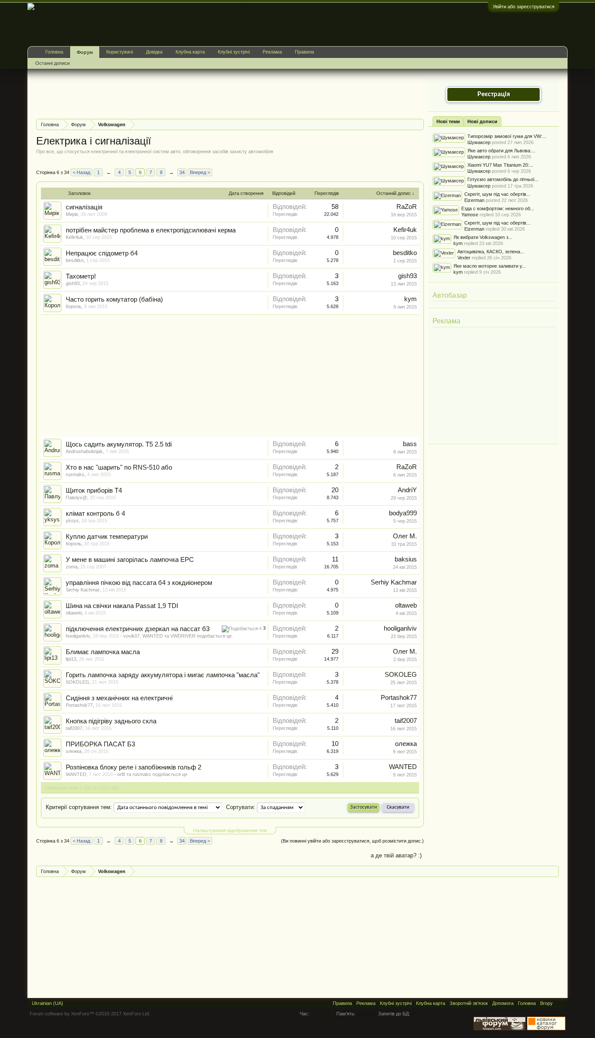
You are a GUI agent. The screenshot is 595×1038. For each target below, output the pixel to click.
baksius (406, 559)
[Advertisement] (194, 92)
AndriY (407, 490)
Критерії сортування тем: (79, 807)
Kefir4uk (74, 237)
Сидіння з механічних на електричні (119, 698)
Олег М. (405, 536)
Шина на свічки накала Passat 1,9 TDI (122, 605)
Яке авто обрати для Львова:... (501, 150)
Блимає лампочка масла (103, 651)
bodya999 (403, 513)
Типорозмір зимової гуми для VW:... (506, 136)
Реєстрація (493, 94)
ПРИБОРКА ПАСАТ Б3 (100, 744)
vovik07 (131, 635)
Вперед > (200, 172)
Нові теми (448, 121)
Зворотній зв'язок (469, 1003)
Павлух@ (76, 497)
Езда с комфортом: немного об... (497, 208)
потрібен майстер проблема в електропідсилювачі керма (151, 230)
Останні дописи (52, 63)
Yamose (469, 214)
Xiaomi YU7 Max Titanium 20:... (500, 165)
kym (410, 299)
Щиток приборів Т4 (94, 490)
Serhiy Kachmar (83, 589)
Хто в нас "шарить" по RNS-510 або (119, 467)
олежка (73, 751)
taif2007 (74, 728)
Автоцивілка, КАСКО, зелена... (490, 251)
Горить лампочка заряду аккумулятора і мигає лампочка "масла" (163, 675)
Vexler (463, 257)
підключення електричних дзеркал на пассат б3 (138, 628)
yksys (72, 520)
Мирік (72, 214)
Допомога (503, 1003)
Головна (54, 51)
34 (182, 172)
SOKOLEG (77, 682)
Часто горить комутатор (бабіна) (114, 299)
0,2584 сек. (323, 1013)
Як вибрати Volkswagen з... (482, 237)
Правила (304, 51)
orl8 (121, 774)
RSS (560, 1003)
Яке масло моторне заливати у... (489, 266)
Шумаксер (478, 142)
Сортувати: (240, 807)
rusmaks (75, 474)
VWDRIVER (183, 635)
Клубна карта (190, 51)
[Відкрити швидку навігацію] (418, 124)
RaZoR (406, 206)
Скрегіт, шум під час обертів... (497, 194)
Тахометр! (81, 276)
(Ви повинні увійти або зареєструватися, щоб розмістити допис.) (352, 840)
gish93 (73, 283)
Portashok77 (79, 705)
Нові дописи (482, 121)
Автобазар (450, 295)
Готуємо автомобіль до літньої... (502, 179)
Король (73, 306)
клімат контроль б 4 (95, 513)
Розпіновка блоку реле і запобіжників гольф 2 (133, 767)
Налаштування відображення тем (230, 830)
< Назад (81, 172)
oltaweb (74, 612)
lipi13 (71, 659)
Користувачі (119, 51)
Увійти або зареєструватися (523, 6)
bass (410, 443)
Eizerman (474, 200)
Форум (85, 52)
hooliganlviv (78, 635)
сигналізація (84, 207)
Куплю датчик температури (107, 536)
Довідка (154, 51)
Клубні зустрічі (234, 51)
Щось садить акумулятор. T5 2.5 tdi (119, 444)
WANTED (152, 635)
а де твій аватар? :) (396, 855)
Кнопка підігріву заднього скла (111, 721)
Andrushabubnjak (84, 451)
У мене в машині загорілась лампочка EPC (130, 559)
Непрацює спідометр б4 (102, 253)
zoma (72, 566)
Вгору (546, 1003)
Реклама (446, 321)
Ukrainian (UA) (47, 1003)
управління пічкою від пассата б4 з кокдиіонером (139, 582)
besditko (75, 260)
